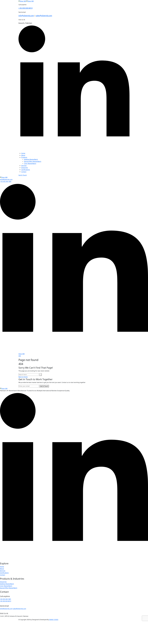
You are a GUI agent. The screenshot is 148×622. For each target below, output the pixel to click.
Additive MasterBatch (31, 159)
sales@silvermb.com (44, 15)
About (23, 155)
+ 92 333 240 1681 (5, 181)
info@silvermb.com (26, 15)
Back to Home (23, 377)
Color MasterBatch (30, 163)
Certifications (25, 170)
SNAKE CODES (53, 620)
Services (24, 166)
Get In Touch (22, 175)
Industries (24, 168)
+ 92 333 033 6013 (25, 8)
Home (23, 153)
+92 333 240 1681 (5, 599)
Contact (23, 172)
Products (24, 157)
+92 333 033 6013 (5, 601)
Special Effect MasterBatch (32, 161)
